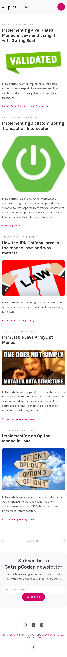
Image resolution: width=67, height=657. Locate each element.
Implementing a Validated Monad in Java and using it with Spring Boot (28, 35)
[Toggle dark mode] (26, 7)
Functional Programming (37, 106)
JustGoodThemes (54, 635)
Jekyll (40, 638)
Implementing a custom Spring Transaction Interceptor (33, 126)
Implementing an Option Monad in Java (26, 438)
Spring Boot (16, 106)
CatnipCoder (9, 635)
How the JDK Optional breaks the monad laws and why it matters (30, 248)
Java (5, 106)
